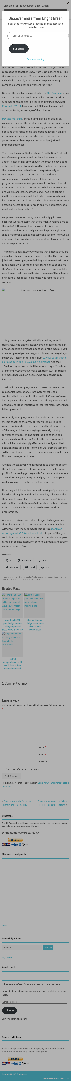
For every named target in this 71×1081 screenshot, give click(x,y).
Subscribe (19, 48)
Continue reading (35, 59)
